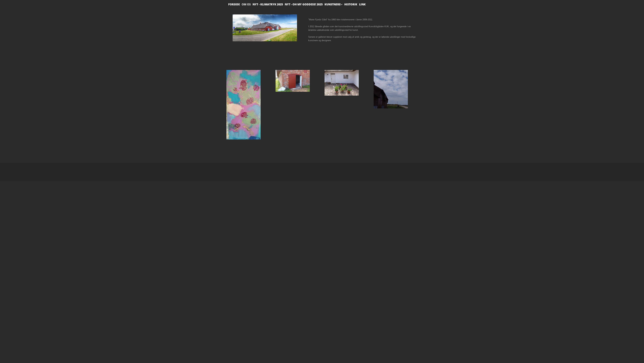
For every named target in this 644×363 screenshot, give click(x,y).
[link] (332, 3)
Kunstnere (333, 4)
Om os (246, 4)
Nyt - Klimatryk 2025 (268, 4)
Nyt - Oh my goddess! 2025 (304, 4)
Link (362, 4)
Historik (350, 4)
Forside (234, 4)
